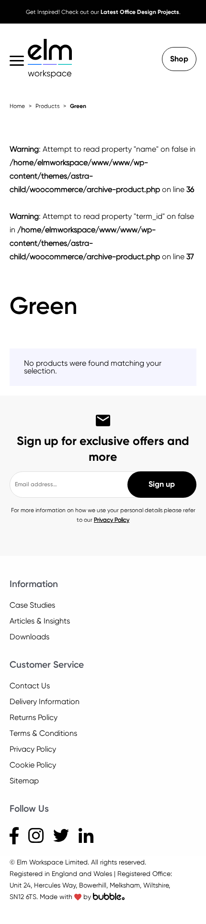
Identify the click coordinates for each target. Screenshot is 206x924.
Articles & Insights (40, 620)
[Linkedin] (86, 835)
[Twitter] (61, 835)
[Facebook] (14, 835)
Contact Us (30, 685)
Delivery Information (45, 701)
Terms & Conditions (43, 733)
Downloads (29, 636)
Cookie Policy (33, 764)
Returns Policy (33, 717)
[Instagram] (36, 835)
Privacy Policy (111, 519)
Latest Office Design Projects (140, 12)
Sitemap (24, 780)
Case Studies (32, 605)
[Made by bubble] (109, 896)
